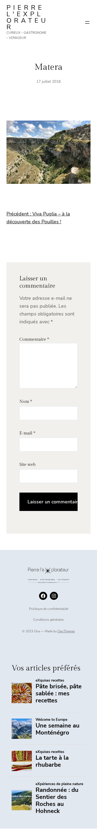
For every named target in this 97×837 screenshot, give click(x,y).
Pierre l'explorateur (27, 17)
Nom (25, 401)
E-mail (27, 433)
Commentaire (34, 339)
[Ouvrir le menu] (87, 22)
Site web (27, 464)
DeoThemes (66, 631)
